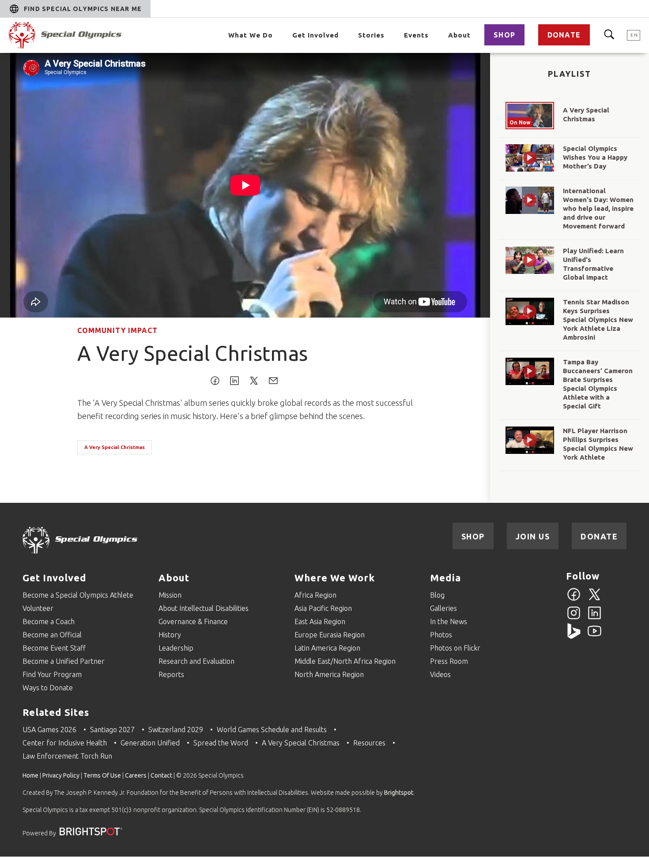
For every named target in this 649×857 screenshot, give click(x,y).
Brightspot (398, 792)
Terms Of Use (102, 775)
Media (445, 577)
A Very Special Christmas (114, 447)
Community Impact (117, 330)
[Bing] (573, 636)
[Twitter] (594, 599)
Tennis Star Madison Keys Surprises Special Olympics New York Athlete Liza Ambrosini (598, 319)
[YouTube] (594, 636)
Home (30, 775)
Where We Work (334, 577)
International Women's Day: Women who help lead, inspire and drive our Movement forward (598, 208)
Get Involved (315, 35)
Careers (136, 775)
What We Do (250, 35)
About (459, 35)
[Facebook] (573, 599)
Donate (564, 35)
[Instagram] (573, 618)
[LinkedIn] (594, 618)
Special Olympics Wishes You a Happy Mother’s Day (595, 157)
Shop (504, 35)
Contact (161, 775)
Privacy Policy (60, 775)
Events (416, 35)
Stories (371, 35)
